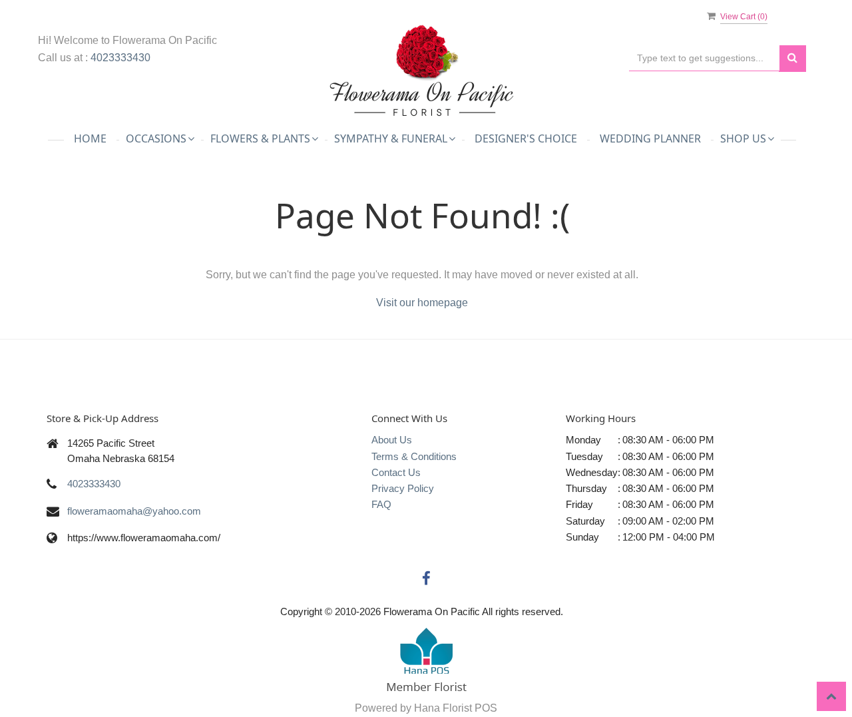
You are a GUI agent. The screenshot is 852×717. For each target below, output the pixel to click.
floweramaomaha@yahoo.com (134, 511)
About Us (391, 439)
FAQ (381, 504)
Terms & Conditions (414, 456)
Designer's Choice (526, 138)
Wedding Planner (650, 138)
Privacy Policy (402, 488)
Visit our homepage (422, 302)
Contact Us (396, 472)
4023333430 (120, 57)
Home (90, 138)
